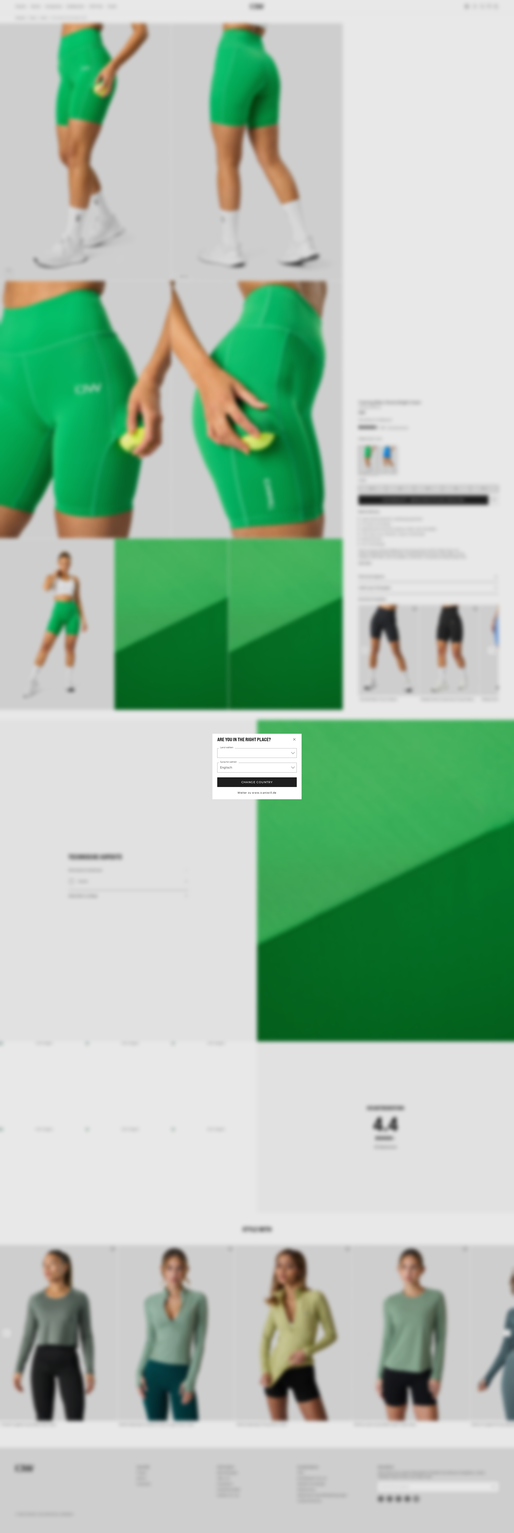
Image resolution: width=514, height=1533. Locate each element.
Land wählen (226, 747)
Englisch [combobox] (226, 767)
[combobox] (257, 753)
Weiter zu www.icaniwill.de (257, 792)
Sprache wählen (228, 762)
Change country (257, 782)
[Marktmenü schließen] (294, 739)
